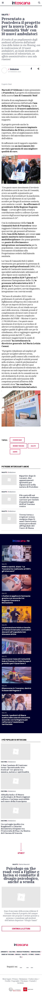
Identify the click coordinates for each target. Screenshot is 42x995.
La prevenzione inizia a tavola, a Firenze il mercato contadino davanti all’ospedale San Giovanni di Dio (16, 631)
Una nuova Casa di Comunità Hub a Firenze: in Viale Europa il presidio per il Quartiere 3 (16, 661)
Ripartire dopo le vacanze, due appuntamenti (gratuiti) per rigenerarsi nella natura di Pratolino (28, 481)
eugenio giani (17, 440)
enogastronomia (23, 952)
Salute (5, 14)
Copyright (15, 981)
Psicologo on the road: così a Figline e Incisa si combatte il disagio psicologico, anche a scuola (21, 875)
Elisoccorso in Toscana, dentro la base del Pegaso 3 (16, 689)
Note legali (7, 979)
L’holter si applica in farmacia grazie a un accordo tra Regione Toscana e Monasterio (16, 599)
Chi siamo (24, 981)
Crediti (7, 981)
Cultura (4, 762)
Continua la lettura (21, 928)
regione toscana (18, 446)
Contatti (33, 981)
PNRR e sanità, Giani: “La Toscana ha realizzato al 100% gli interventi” (16, 568)
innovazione (36, 952)
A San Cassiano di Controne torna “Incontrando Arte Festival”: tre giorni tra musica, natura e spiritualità (15, 768)
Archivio (20, 983)
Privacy (15, 979)
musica (18, 954)
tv (21, 957)
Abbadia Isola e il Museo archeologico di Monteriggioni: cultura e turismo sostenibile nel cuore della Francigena (15, 797)
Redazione (14, 69)
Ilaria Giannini (24, 864)
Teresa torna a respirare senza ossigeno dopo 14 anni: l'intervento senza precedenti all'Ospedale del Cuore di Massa (27, 521)
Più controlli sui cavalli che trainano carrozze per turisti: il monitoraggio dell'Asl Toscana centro (29, 500)
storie (32, 954)
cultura (12, 952)
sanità (15, 452)
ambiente (5, 952)
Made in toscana (8, 954)
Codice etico (33, 979)
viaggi (38, 954)
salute (33, 446)
